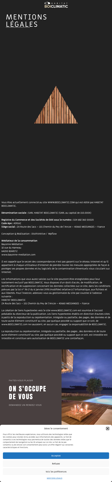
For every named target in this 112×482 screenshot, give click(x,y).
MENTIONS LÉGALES (54, 478)
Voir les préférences (56, 471)
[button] (107, 428)
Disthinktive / (39, 233)
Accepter (56, 455)
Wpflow (52, 233)
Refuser (56, 463)
